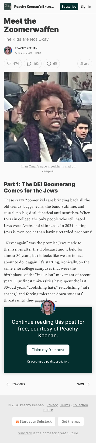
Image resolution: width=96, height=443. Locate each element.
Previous (18, 384)
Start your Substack (36, 421)
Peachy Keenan (26, 48)
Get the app (71, 421)
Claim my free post (48, 349)
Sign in (86, 6)
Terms (65, 405)
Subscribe (69, 6)
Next (80, 384)
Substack (25, 433)
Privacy (52, 405)
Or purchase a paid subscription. (48, 361)
